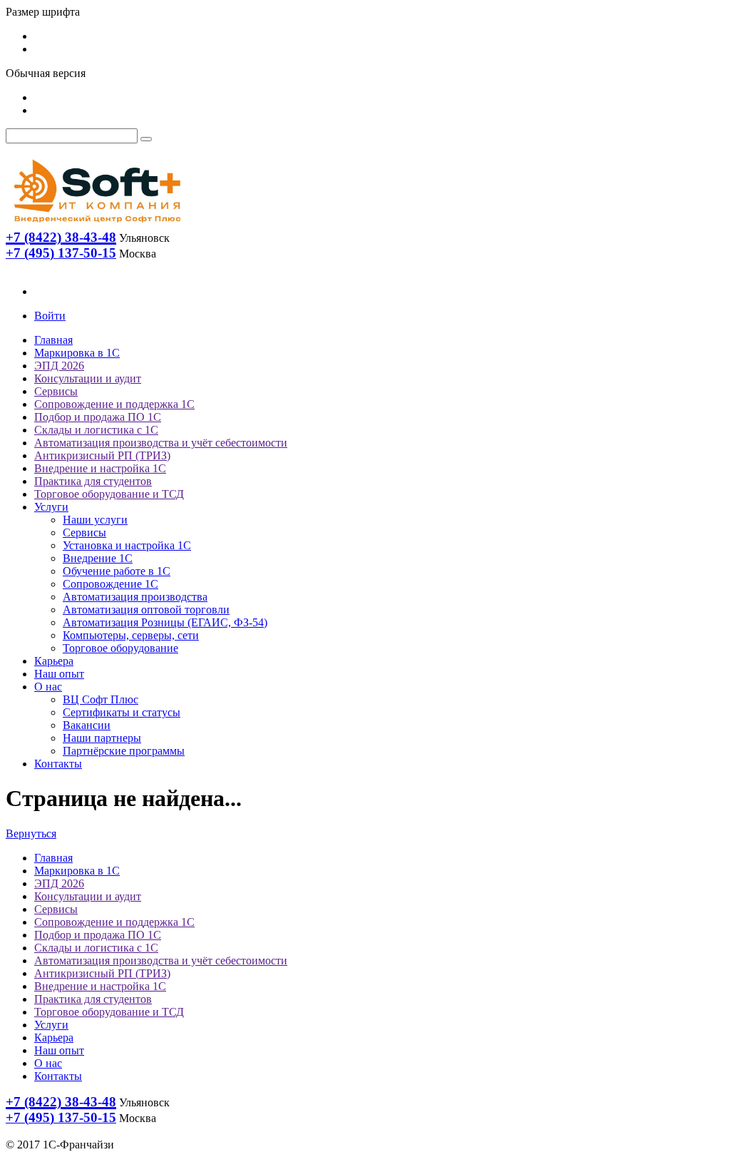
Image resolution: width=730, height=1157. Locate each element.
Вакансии (86, 725)
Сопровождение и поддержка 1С (114, 404)
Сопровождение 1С (110, 584)
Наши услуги (95, 520)
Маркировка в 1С (77, 353)
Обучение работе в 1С (116, 571)
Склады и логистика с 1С (96, 430)
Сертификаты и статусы (121, 712)
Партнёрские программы (124, 751)
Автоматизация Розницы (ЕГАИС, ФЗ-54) (165, 622)
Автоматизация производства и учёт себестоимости (160, 443)
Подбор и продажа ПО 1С (97, 417)
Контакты (58, 764)
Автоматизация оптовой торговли (146, 609)
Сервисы (56, 391)
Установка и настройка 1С (127, 545)
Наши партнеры (102, 738)
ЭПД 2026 (59, 366)
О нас (48, 687)
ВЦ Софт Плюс (100, 699)
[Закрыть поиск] (146, 139)
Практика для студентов (93, 481)
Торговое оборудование (120, 648)
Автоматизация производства (135, 597)
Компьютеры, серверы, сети (131, 635)
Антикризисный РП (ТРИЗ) (102, 455)
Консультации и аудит (87, 378)
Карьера (53, 661)
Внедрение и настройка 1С (100, 468)
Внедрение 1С (98, 558)
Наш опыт (59, 674)
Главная (53, 340)
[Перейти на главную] (96, 226)
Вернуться (31, 833)
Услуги (51, 507)
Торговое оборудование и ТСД (109, 494)
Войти (50, 316)
